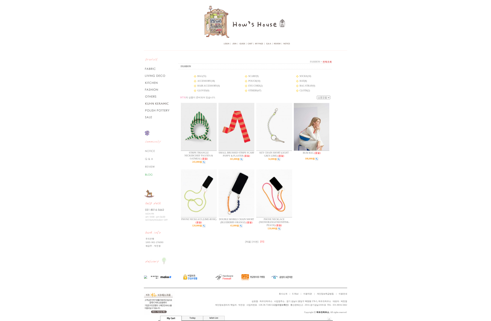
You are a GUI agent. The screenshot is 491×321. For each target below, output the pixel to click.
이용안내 (343, 294)
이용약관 (307, 294)
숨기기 (329, 318)
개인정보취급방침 (325, 294)
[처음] (248, 241)
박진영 (241, 305)
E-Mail (295, 294)
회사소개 (283, 294)
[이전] (255, 241)
